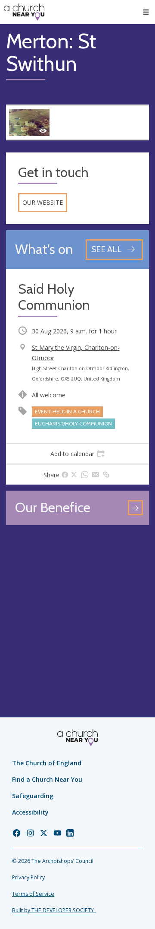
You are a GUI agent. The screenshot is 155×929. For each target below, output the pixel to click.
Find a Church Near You (47, 779)
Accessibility (30, 812)
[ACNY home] (24, 12)
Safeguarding (32, 796)
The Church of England (46, 763)
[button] (146, 12)
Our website (42, 202)
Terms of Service (33, 893)
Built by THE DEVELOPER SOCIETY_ (54, 910)
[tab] (77, 454)
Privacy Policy (28, 877)
